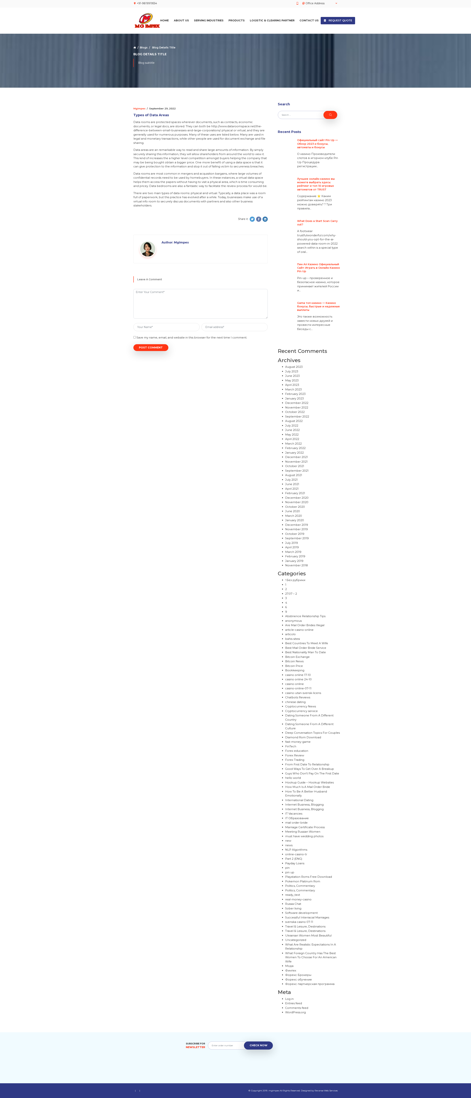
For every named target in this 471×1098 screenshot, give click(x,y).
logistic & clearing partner (272, 20)
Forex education (296, 751)
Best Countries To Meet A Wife (306, 643)
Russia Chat (293, 904)
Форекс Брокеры (298, 975)
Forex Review (294, 755)
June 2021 (292, 484)
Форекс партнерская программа (309, 984)
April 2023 (292, 385)
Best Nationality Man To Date (305, 652)
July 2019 (291, 543)
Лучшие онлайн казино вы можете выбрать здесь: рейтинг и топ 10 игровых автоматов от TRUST (316, 184)
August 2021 (293, 475)
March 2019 (293, 552)
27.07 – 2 (291, 593)
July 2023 (291, 371)
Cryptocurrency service (301, 711)
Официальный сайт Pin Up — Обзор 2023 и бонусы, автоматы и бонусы (317, 143)
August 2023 (294, 367)
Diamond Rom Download (303, 737)
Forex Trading (294, 760)
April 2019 (292, 547)
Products (237, 20)
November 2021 (296, 461)
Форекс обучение (298, 979)
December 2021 (296, 457)
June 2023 (292, 376)
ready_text (292, 895)
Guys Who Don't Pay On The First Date (312, 773)
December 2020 (297, 497)
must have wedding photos (304, 836)
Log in (289, 999)
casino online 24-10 (298, 679)
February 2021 (295, 493)
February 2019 (295, 556)
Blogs (144, 47)
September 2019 (297, 538)
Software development (301, 913)
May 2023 (292, 380)
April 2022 (292, 439)
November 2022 (296, 407)
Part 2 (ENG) (293, 858)
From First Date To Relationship (307, 764)
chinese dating (295, 702)
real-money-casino (298, 899)
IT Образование (297, 818)
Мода (289, 966)
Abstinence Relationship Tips (305, 616)
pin (287, 867)
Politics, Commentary (300, 885)
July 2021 (291, 479)
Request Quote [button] (340, 20)
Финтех (290, 970)
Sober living (293, 908)
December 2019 (296, 525)
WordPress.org (295, 1012)
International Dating (299, 800)
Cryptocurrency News (300, 706)
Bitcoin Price (294, 666)
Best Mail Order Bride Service (305, 648)
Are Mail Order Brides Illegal (304, 625)
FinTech (290, 746)
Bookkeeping (294, 670)
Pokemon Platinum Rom (302, 881)
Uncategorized (295, 940)
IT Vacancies (293, 813)
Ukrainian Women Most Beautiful (308, 935)
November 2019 (296, 529)
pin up (289, 872)
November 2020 (296, 502)
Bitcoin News (294, 661)
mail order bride (296, 822)
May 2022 (292, 434)
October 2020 (295, 506)
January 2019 (294, 561)
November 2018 (296, 565)
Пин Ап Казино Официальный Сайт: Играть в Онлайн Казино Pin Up (318, 268)
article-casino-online (299, 630)
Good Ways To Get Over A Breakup (309, 769)
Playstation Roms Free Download (308, 876)
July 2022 (291, 425)
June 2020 (292, 511)
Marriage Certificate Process (305, 827)
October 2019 (294, 534)
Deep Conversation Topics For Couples (312, 732)
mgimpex (139, 108)
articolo (290, 634)
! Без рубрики (295, 580)
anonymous (293, 620)
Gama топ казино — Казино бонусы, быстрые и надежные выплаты (318, 306)
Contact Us (309, 20)
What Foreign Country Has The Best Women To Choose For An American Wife (311, 957)
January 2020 (294, 520)
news (289, 845)
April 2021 (292, 488)
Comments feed (296, 1008)
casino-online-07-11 (298, 688)
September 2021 (297, 470)
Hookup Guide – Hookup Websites (309, 782)
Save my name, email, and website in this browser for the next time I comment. (192, 337)
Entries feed (293, 1003)
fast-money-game (298, 741)
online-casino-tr (296, 854)
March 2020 (293, 516)
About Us (181, 20)
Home (164, 20)
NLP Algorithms (296, 849)
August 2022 (294, 421)
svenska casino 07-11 (299, 922)
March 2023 (293, 389)
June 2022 (292, 430)
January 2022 (294, 452)
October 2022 (295, 412)
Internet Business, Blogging (304, 804)
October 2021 (294, 466)
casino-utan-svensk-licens (303, 693)
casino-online (294, 684)
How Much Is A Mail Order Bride (307, 787)
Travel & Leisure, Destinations (305, 926)
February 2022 (295, 448)
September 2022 (297, 416)
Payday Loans (294, 863)
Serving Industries (209, 20)
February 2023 (295, 394)
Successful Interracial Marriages (307, 917)
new (288, 840)
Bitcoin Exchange (297, 657)
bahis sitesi (292, 639)
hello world (293, 778)
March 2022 (293, 443)
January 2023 (294, 398)
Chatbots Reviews (297, 697)
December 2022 (296, 403)
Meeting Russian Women (302, 831)
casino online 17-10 (298, 675)
